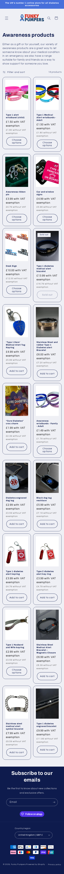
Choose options (16, 141)
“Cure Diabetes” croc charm (15, 422)
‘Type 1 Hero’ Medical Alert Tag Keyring (15, 345)
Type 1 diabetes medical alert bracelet (45, 268)
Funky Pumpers (18, 864)
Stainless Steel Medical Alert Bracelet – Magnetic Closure (46, 649)
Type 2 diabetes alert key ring (45, 572)
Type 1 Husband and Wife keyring (15, 646)
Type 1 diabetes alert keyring (14, 572)
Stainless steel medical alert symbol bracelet (14, 726)
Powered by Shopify (35, 864)
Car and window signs (45, 193)
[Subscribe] (54, 802)
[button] (6, 18)
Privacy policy (54, 864)
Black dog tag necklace (44, 499)
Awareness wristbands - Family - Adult (47, 423)
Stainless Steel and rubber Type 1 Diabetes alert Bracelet (47, 346)
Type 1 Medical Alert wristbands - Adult (46, 117)
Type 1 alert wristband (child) (15, 116)
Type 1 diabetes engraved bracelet (46, 724)
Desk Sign (11, 266)
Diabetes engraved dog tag (16, 499)
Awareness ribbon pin (16, 193)
